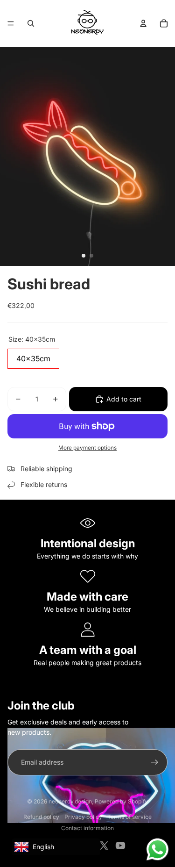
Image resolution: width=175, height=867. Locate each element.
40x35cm (33, 356)
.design (70, 801)
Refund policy (41, 816)
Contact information (87, 827)
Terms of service (129, 816)
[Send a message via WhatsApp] (157, 849)
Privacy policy (83, 816)
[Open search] (31, 23)
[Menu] (10, 23)
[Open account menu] (143, 23)
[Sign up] (154, 762)
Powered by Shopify (121, 801)
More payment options (87, 447)
